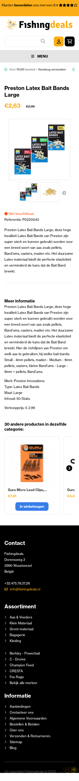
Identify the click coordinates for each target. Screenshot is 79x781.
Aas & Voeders (21, 617)
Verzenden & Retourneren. (30, 736)
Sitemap (16, 742)
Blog (12, 748)
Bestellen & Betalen (25, 724)
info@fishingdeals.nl (25, 589)
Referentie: (13, 220)
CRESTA (16, 671)
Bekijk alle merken (23, 683)
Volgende (64, 193)
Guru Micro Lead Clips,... (27, 490)
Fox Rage (17, 677)
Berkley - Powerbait (25, 653)
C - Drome (18, 659)
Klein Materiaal (21, 623)
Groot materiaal (21, 629)
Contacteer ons (22, 712)
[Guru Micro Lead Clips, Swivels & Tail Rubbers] (32, 464)
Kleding (15, 641)
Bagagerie (17, 635)
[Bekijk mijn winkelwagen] (70, 41)
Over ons (17, 730)
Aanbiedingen (20, 706)
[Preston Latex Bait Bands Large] (28, 192)
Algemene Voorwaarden (28, 718)
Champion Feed (22, 665)
